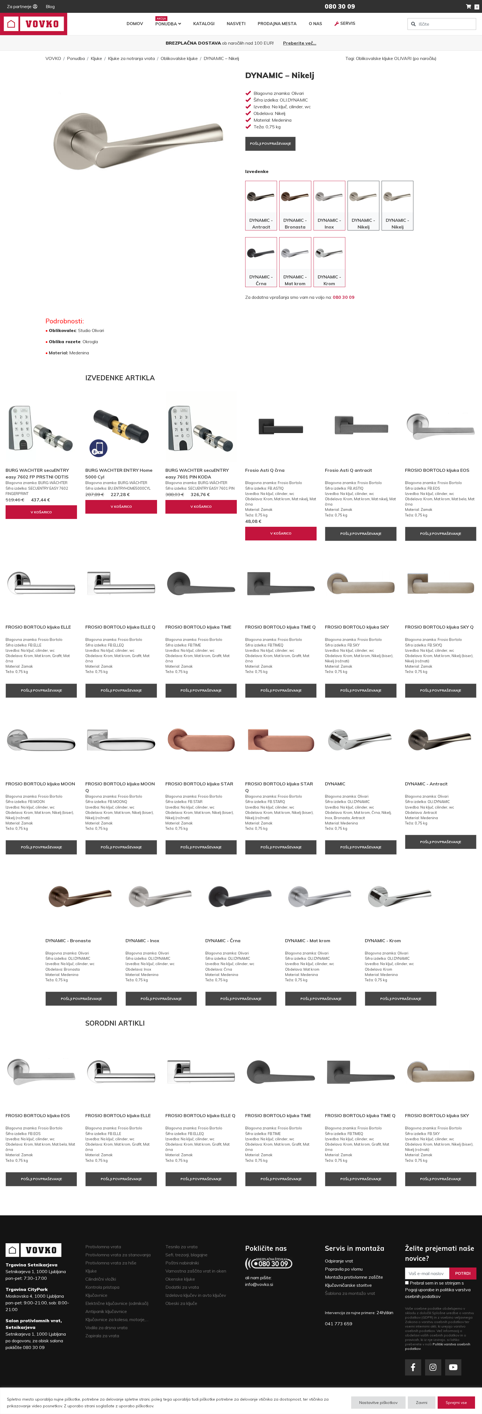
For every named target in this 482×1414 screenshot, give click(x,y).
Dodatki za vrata (182, 1287)
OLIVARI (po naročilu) (415, 58)
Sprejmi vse (456, 1402)
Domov (135, 23)
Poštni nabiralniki (182, 1263)
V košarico (41, 512)
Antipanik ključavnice (106, 1311)
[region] (241, 1400)
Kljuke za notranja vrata (131, 58)
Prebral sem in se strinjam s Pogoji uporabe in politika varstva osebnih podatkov (438, 1289)
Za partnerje (19, 6)
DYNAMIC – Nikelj (221, 58)
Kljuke (96, 58)
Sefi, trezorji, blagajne (186, 1254)
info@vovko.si (259, 1284)
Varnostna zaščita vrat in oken (195, 1271)
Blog (50, 6)
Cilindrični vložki (100, 1279)
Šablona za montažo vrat (350, 1293)
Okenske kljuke (180, 1279)
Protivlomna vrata (103, 1246)
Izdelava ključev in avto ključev (195, 1295)
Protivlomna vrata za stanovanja (118, 1254)
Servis (347, 23)
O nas (315, 23)
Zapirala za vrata (102, 1335)
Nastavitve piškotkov (378, 1402)
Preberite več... (299, 43)
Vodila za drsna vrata (106, 1327)
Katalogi (204, 23)
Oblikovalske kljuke (179, 58)
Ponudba (166, 24)
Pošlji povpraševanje (270, 143)
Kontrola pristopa (102, 1287)
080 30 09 (344, 297)
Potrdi (463, 1273)
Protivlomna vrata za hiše (110, 1263)
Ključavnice (96, 1295)
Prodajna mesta (277, 23)
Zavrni (421, 1402)
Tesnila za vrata (181, 1246)
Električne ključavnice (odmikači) (117, 1303)
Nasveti (236, 23)
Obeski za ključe (181, 1303)
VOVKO (53, 58)
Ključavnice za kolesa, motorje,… (116, 1319)
